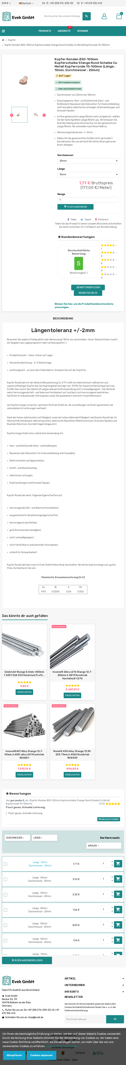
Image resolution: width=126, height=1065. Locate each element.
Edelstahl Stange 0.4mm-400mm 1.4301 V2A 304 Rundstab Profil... (24, 674)
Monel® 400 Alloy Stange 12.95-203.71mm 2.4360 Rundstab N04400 (72, 754)
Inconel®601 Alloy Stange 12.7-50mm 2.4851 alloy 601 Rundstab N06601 (24, 754)
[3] (108, 245)
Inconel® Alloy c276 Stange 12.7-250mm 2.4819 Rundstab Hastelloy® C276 (72, 675)
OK (115, 1019)
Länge (61, 169)
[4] (110, 245)
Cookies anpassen (41, 1055)
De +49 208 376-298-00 (58, 3)
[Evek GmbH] (18, 16)
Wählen (94, 845)
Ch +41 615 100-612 (89, 3)
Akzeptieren (14, 1055)
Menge (61, 194)
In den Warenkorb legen (118, 863)
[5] (113, 245)
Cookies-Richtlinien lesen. (62, 1046)
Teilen (73, 219)
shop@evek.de (35, 1017)
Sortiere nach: (110, 837)
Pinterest (103, 219)
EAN (60, 89)
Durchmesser (64, 155)
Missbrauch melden (109, 819)
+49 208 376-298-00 (39, 1010)
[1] (102, 245)
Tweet (87, 219)
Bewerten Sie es (88, 293)
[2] (105, 245)
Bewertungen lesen (88, 287)
